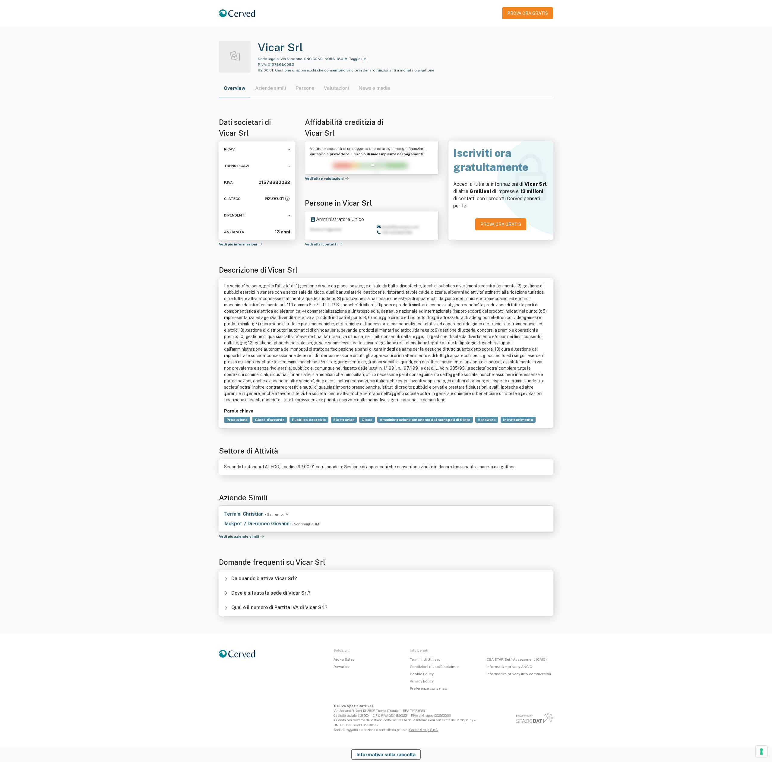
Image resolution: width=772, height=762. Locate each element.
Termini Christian (244, 514)
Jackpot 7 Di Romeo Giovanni (258, 523)
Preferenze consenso (428, 688)
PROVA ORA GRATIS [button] (527, 13)
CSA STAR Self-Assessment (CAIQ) (516, 659)
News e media (374, 88)
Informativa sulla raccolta (386, 754)
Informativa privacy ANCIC (509, 667)
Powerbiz (342, 667)
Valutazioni (336, 88)
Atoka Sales (344, 659)
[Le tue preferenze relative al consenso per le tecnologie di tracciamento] (761, 751)
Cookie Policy (422, 674)
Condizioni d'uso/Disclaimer (434, 667)
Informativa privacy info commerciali (518, 674)
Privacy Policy (422, 681)
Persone (305, 88)
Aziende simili (270, 88)
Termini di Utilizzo (425, 659)
